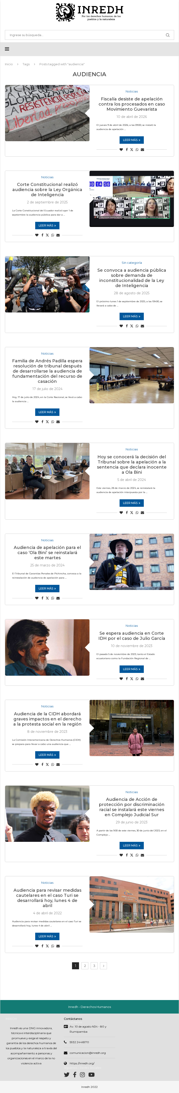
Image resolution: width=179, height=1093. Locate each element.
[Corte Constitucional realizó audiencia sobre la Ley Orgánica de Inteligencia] (132, 199)
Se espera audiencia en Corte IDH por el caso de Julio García (131, 636)
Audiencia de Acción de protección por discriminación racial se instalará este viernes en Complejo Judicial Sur (132, 807)
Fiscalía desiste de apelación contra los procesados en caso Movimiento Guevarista (132, 104)
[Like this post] (121, 149)
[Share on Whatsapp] (137, 149)
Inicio (9, 64)
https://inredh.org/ (82, 1063)
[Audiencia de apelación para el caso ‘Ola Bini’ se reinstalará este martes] (132, 562)
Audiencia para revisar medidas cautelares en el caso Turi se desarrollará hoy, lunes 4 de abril (47, 898)
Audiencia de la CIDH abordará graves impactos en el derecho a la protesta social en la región (47, 719)
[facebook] (76, 1075)
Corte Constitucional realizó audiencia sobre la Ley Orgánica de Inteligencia (47, 189)
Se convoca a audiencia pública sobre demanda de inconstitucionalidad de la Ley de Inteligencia (131, 278)
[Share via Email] (142, 149)
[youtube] (91, 1075)
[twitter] (68, 1075)
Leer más (130, 140)
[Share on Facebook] (127, 149)
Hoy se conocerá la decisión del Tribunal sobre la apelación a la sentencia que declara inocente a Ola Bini (132, 464)
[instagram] (84, 1075)
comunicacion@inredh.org (88, 1053)
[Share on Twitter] (131, 149)
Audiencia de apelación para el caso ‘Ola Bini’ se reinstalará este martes (47, 552)
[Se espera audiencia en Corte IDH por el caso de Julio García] (47, 647)
